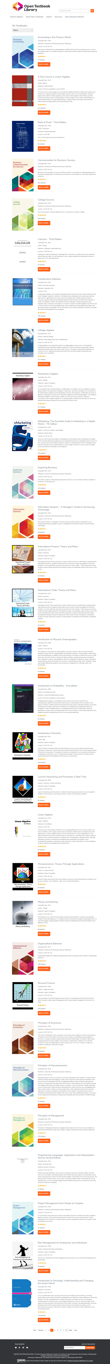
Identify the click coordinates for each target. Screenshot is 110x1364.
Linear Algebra (45, 814)
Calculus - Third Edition (50, 239)
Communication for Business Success (56, 160)
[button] (23, 30)
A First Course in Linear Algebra (54, 76)
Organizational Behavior (50, 943)
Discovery (58, 17)
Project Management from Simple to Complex (60, 1203)
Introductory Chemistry (49, 733)
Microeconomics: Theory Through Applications (61, 864)
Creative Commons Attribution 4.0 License (80, 1361)
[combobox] (74, 11)
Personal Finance (46, 983)
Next (70, 1330)
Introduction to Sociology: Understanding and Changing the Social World (65, 1282)
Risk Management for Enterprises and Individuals (62, 1242)
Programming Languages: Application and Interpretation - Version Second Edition (67, 1156)
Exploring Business (47, 467)
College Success (46, 199)
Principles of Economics (49, 1022)
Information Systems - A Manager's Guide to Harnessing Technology (66, 508)
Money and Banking (48, 901)
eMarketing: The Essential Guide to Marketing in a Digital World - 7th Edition (66, 422)
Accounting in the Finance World (54, 37)
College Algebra (46, 330)
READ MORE (43, 64)
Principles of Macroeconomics (52, 1065)
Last (75, 1330)
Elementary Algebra (48, 373)
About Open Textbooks (34, 17)
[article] (55, 53)
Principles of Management (51, 1115)
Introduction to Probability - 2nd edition (57, 685)
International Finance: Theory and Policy (58, 546)
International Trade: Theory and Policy (57, 590)
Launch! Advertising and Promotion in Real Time (62, 776)
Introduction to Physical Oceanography (57, 639)
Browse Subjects (16, 17)
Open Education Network (74, 17)
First (34, 1330)
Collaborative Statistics (49, 279)
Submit (49, 17)
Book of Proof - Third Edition (52, 122)
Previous (40, 1330)
